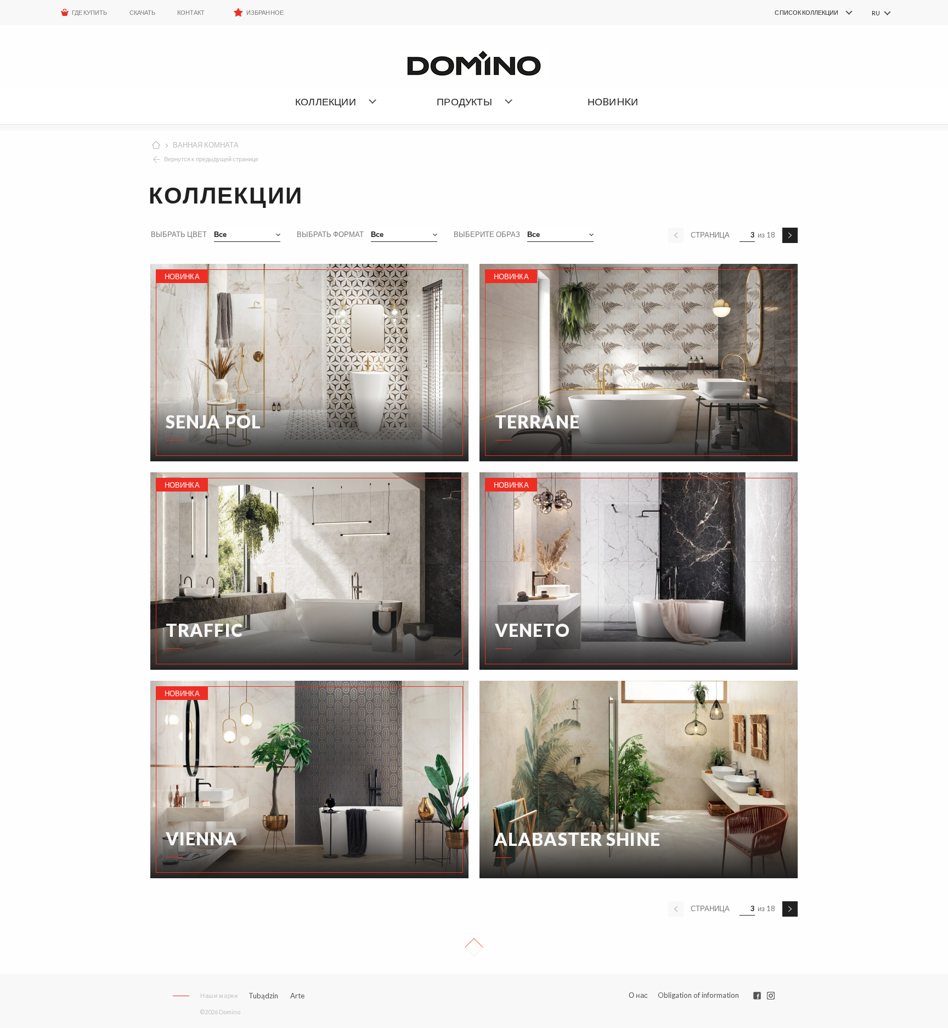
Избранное (264, 12)
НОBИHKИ (613, 101)
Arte (297, 995)
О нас (638, 995)
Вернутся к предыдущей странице (211, 158)
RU (876, 12)
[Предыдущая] (676, 235)
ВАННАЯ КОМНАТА (206, 144)
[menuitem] (797, 12)
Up (474, 947)
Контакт (191, 12)
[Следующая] (790, 235)
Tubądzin (263, 995)
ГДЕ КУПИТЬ (90, 12)
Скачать (142, 12)
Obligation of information (698, 995)
